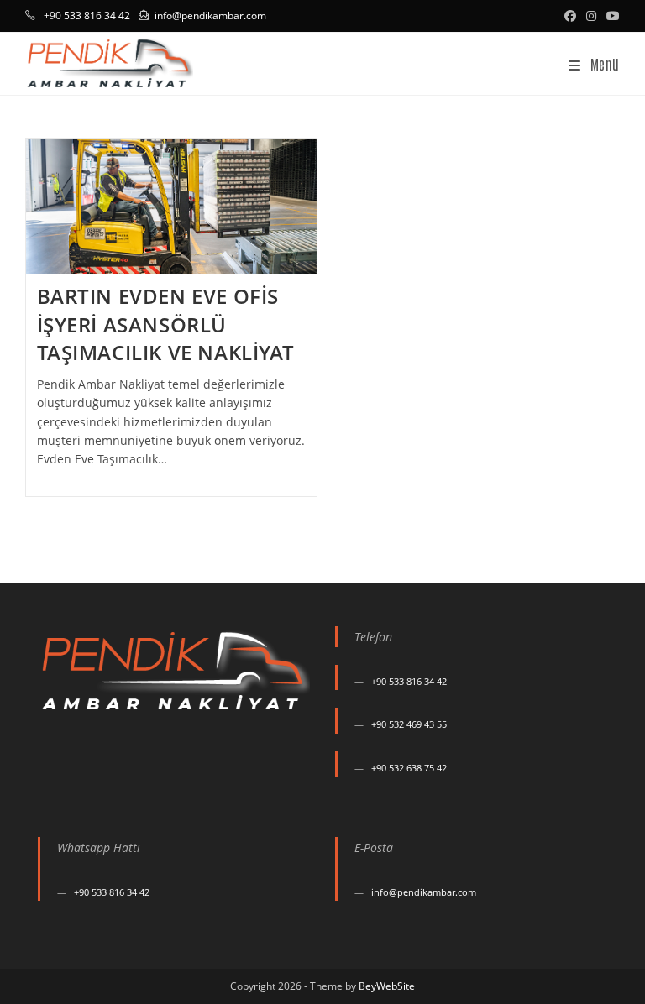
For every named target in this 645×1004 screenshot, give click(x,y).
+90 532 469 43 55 (409, 724)
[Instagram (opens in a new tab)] (591, 16)
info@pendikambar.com (210, 15)
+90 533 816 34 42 (409, 681)
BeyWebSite (387, 986)
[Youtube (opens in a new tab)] (610, 16)
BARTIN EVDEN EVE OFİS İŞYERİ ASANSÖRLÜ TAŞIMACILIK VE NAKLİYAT (166, 324)
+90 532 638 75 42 (409, 767)
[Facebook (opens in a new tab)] (570, 16)
